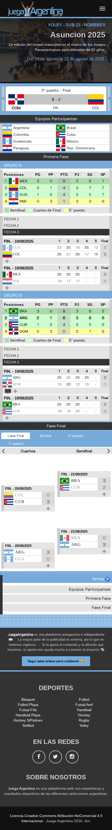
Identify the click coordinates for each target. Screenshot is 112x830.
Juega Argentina (21, 788)
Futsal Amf (84, 705)
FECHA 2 (11, 225)
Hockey (84, 715)
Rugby (84, 720)
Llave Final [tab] (16, 436)
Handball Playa (28, 715)
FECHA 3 (11, 232)
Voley (84, 725)
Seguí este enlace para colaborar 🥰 (56, 661)
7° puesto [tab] (15, 443)
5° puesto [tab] (75, 436)
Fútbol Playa (28, 705)
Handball (84, 710)
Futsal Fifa (28, 710)
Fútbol (84, 699)
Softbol (28, 725)
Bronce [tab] (45, 436)
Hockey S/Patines (28, 720)
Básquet (28, 699)
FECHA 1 (11, 219)
